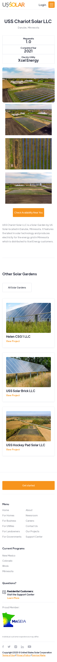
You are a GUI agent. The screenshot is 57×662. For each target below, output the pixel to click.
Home (5, 510)
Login (42, 4)
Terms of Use (8, 655)
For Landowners (11, 531)
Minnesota (7, 571)
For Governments (11, 536)
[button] (51, 4)
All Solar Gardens (17, 287)
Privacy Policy (23, 655)
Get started (28, 485)
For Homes (8, 515)
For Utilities (8, 526)
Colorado (7, 560)
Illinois (5, 566)
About (29, 510)
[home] (13, 5)
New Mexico (8, 555)
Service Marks (38, 655)
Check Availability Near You (28, 212)
